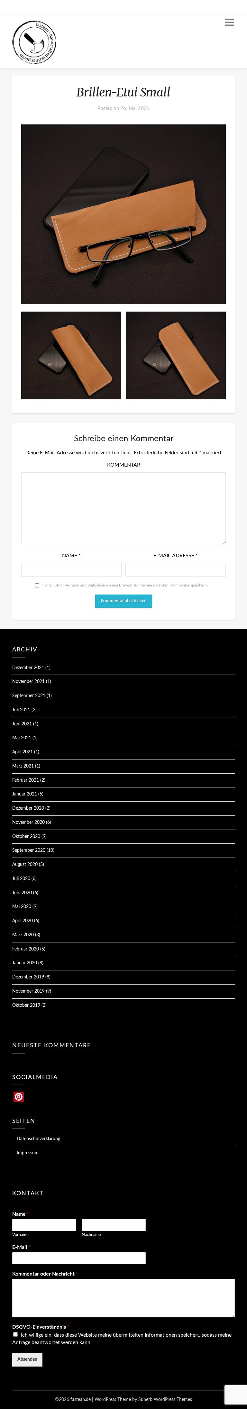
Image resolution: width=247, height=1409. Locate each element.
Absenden (27, 1359)
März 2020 (23, 935)
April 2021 (22, 752)
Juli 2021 (21, 710)
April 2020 (22, 921)
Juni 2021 (22, 724)
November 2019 (28, 991)
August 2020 (25, 864)
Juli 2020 (21, 879)
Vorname (20, 1235)
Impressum (28, 1153)
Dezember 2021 (28, 668)
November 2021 (28, 681)
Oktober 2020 (26, 836)
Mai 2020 (21, 906)
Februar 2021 (25, 780)
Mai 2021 (21, 738)
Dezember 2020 (28, 808)
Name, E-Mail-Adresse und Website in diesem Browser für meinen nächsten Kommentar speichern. (124, 585)
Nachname (91, 1235)
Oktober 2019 (26, 1005)
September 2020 (28, 850)
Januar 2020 (24, 963)
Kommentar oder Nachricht (45, 1274)
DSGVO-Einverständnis (40, 1327)
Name (71, 555)
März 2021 (23, 766)
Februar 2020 (25, 949)
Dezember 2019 (28, 977)
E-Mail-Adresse (175, 555)
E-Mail (21, 1247)
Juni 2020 (22, 893)
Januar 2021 (24, 794)
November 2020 (28, 822)
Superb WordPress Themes (165, 1399)
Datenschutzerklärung (38, 1139)
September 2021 (28, 696)
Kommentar (123, 465)
